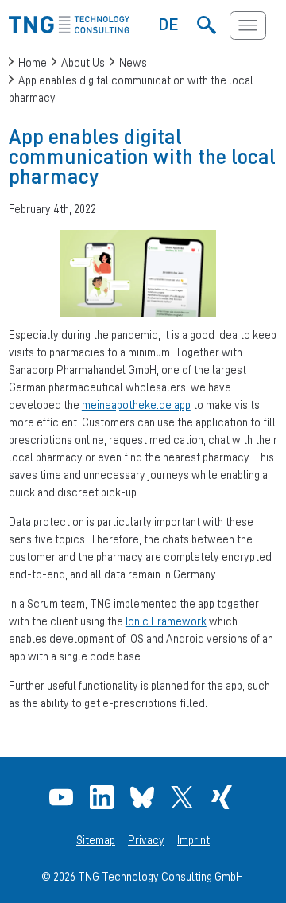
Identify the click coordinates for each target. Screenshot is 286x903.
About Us (83, 62)
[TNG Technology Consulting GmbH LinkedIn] (104, 797)
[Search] (206, 25)
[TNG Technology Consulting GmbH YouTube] (63, 797)
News (133, 62)
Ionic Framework (166, 621)
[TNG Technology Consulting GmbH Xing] (224, 797)
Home (32, 62)
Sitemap (95, 840)
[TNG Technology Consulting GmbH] (69, 29)
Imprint (193, 840)
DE (169, 24)
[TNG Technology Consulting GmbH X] (184, 797)
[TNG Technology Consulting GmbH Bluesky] (144, 797)
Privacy (146, 840)
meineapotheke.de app (136, 404)
